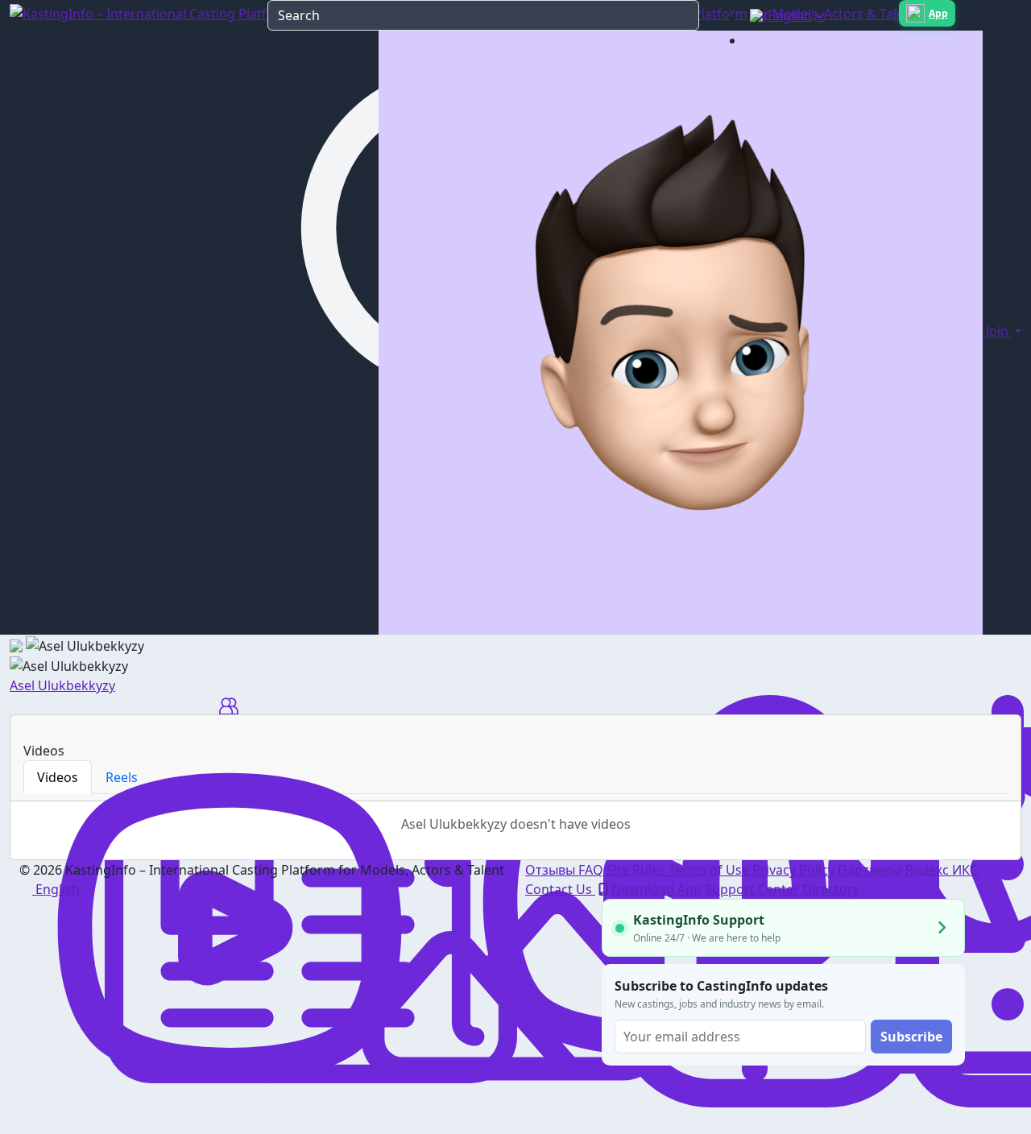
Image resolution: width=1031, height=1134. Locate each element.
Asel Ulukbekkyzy (62, 685)
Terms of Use (710, 870)
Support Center (753, 889)
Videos (57, 777)
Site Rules (638, 870)
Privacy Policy (795, 870)
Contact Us (560, 889)
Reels (122, 777)
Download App (656, 889)
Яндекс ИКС (941, 870)
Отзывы (551, 870)
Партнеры (871, 870)
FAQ (592, 870)
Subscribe (911, 1036)
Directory (830, 889)
